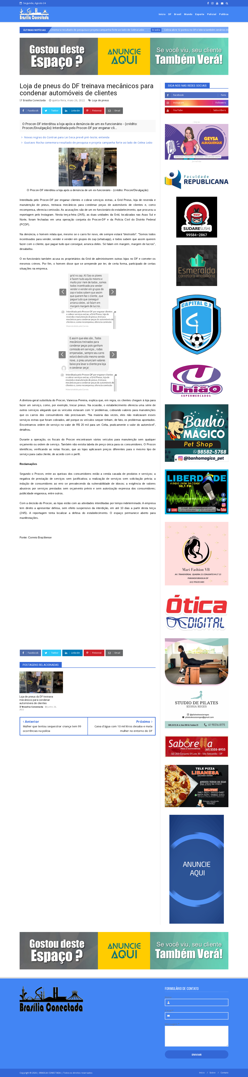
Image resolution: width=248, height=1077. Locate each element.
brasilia (116, 29)
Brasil (177, 14)
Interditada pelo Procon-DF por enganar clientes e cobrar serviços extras (66, 199)
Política (223, 14)
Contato (224, 1073)
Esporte (199, 14)
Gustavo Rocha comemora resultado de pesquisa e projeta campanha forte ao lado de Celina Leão (88, 142)
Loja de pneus (100, 100)
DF (169, 14)
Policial (211, 14)
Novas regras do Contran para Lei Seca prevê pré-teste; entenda (66, 137)
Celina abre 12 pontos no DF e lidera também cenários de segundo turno (165, 29)
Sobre (213, 1073)
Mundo (188, 14)
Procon (60, 400)
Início (162, 14)
